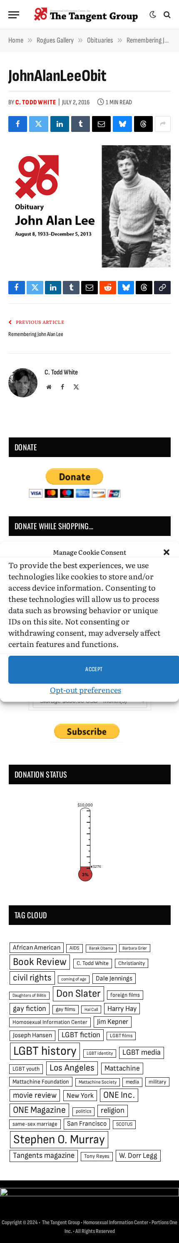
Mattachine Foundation (40, 1081)
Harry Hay (122, 1008)
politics (83, 1111)
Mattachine (122, 1068)
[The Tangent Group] (86, 14)
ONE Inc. (119, 1095)
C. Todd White (35, 102)
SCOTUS (124, 1124)
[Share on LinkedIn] (59, 124)
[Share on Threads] (143, 124)
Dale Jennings (114, 979)
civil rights (32, 977)
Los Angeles (72, 1068)
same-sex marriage (34, 1124)
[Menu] (13, 14)
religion (112, 1110)
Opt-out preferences (85, 689)
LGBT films (121, 1036)
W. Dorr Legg (138, 1155)
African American (36, 948)
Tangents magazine (44, 1155)
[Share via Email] (101, 124)
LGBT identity (100, 1053)
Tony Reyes (96, 1156)
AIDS (75, 948)
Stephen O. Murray (59, 1139)
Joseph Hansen (32, 1035)
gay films (65, 1009)
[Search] (166, 14)
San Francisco (87, 1123)
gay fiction (29, 1008)
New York (80, 1095)
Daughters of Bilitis (29, 995)
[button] (166, 552)
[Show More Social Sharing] (163, 124)
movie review (35, 1095)
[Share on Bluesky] (122, 124)
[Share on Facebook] (17, 124)
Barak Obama (101, 948)
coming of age (73, 979)
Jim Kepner (112, 1022)
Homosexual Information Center (49, 1022)
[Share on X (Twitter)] (38, 124)
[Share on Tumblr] (80, 124)
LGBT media (141, 1052)
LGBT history (45, 1051)
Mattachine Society (98, 1082)
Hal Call (91, 1009)
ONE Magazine (39, 1110)
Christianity (131, 963)
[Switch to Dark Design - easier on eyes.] (152, 14)
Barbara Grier (134, 948)
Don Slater (78, 993)
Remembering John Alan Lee (35, 334)
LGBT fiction (81, 1035)
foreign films (125, 995)
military (157, 1082)
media (132, 1082)
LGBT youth (26, 1069)
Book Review (40, 962)
